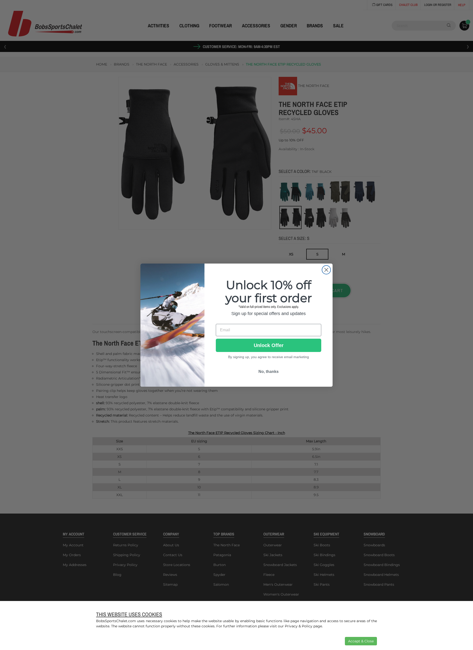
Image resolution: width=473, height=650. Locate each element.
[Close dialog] (326, 270)
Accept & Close (361, 641)
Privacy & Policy (298, 626)
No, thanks (268, 371)
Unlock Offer (269, 345)
